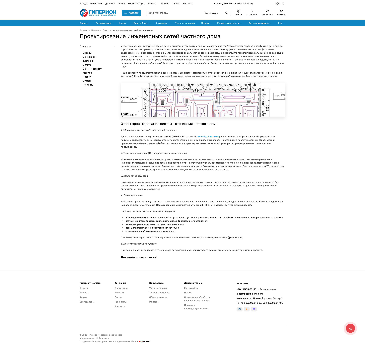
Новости (165, 3)
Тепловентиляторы (185, 23)
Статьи (176, 3)
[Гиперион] (98, 12)
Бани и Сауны (141, 23)
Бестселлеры (87, 301)
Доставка (110, 3)
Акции (83, 297)
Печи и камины (103, 23)
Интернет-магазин (90, 283)
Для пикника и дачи (259, 23)
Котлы (122, 23)
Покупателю (156, 283)
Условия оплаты (158, 288)
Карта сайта (191, 288)
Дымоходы (161, 23)
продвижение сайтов (125, 341)
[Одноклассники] (247, 309)
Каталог (84, 288)
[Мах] (254, 309)
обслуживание (104, 341)
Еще (280, 23)
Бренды (83, 3)
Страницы (85, 46)
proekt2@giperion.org (208, 136)
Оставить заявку (245, 3)
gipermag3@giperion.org (250, 293)
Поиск (187, 292)
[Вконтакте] (240, 309)
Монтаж (152, 3)
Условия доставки (159, 292)
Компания (120, 283)
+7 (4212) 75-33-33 (224, 3)
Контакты (187, 3)
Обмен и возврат (136, 3)
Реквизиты (120, 301)
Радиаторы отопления (229, 23)
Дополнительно (193, 283)
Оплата (121, 3)
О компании (96, 3)
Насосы (205, 23)
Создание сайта (88, 341)
